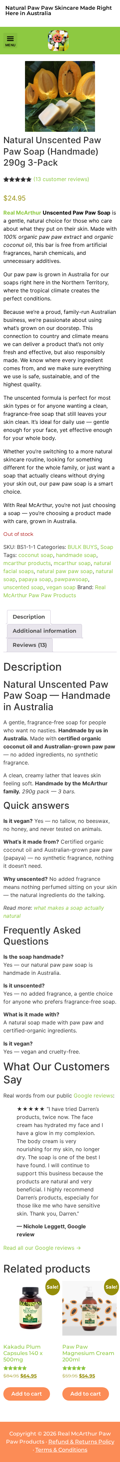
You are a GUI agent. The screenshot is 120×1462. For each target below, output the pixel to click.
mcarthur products (27, 563)
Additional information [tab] (44, 631)
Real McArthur (22, 212)
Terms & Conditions (61, 1450)
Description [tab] (29, 617)
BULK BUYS (82, 547)
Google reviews (93, 1095)
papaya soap (35, 579)
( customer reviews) (61, 179)
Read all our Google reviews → (42, 1247)
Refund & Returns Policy (81, 1442)
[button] (10, 40)
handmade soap (76, 555)
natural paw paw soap (65, 571)
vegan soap (61, 587)
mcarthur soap (72, 563)
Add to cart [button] (26, 1394)
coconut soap (35, 555)
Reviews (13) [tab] (30, 645)
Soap (106, 547)
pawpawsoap (71, 579)
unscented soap (23, 587)
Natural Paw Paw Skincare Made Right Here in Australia (58, 10)
